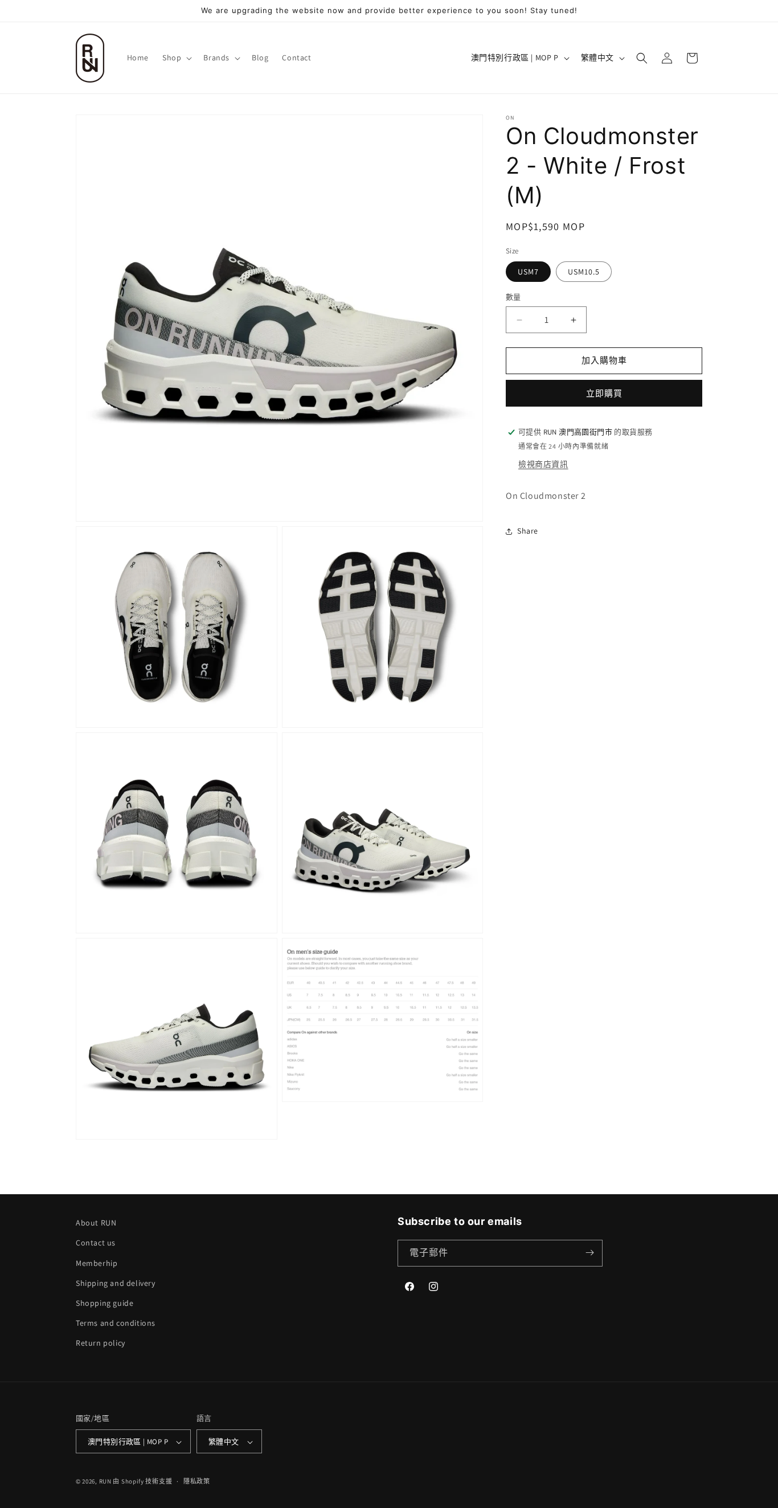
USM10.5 (584, 272)
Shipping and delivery (115, 1282)
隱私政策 (196, 1481)
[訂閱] (589, 1252)
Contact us (96, 1242)
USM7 (528, 272)
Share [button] (527, 531)
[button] (175, 57)
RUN (105, 1482)
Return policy (100, 1343)
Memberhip (96, 1262)
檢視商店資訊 (543, 464)
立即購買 (604, 393)
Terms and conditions (115, 1323)
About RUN (96, 1223)
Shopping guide (104, 1303)
